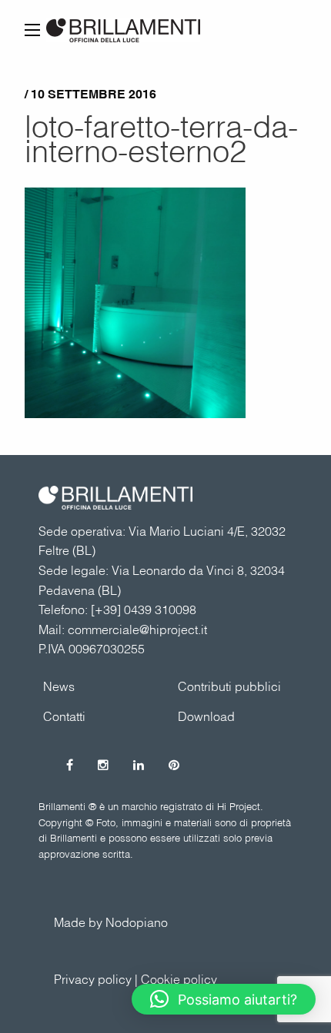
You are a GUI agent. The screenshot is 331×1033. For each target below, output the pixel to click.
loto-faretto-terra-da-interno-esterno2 (161, 138)
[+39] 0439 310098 (143, 609)
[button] (224, 999)
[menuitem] (233, 686)
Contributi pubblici (229, 686)
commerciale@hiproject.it (137, 629)
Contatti (64, 716)
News (59, 686)
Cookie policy (179, 979)
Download (206, 716)
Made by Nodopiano (111, 922)
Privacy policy (93, 979)
